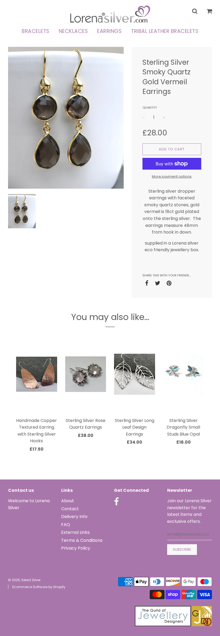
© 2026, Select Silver (24, 580)
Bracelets (35, 31)
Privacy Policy (75, 548)
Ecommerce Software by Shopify (38, 587)
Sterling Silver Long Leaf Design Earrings (134, 427)
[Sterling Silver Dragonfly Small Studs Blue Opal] (183, 374)
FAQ (65, 524)
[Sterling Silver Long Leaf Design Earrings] (134, 374)
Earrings (109, 31)
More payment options (172, 176)
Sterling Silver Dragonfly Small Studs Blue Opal (183, 427)
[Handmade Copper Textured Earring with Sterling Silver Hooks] (36, 374)
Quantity (149, 107)
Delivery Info (74, 516)
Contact (70, 509)
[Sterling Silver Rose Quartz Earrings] (85, 374)
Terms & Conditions (81, 540)
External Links (75, 532)
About (67, 501)
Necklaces (73, 31)
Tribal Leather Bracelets (164, 31)
